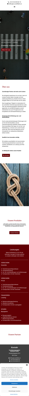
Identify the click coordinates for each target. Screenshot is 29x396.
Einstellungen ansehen (14, 391)
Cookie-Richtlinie (14, 394)
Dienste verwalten (14, 379)
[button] (27, 365)
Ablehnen (14, 387)
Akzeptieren (14, 383)
